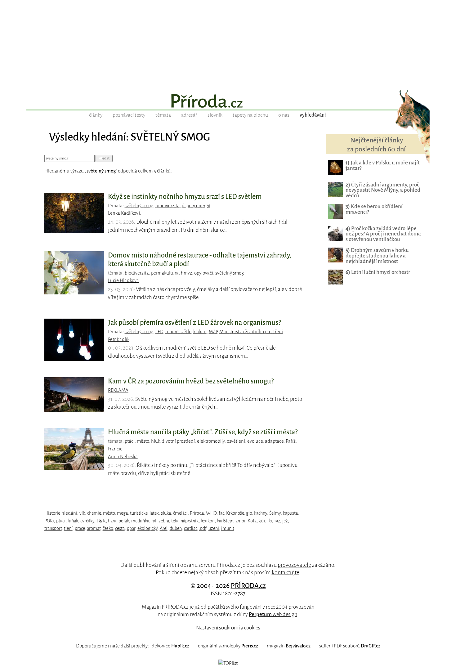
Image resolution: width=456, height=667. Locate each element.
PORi (49, 520)
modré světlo (178, 331)
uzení (213, 528)
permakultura (165, 273)
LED (159, 331)
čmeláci (180, 513)
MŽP (213, 331)
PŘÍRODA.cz (248, 585)
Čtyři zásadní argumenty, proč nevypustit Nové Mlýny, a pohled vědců (383, 190)
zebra (164, 520)
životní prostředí (178, 441)
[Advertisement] (228, 43)
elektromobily (211, 441)
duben (176, 528)
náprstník (190, 520)
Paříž (291, 441)
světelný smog (139, 205)
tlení (68, 528)
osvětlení (236, 441)
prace (80, 528)
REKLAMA (118, 390)
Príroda (197, 513)
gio (249, 513)
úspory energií (196, 205)
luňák (73, 520)
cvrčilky (87, 520)
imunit (227, 528)
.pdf (202, 528)
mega (122, 513)
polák (123, 520)
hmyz (186, 273)
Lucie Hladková (123, 280)
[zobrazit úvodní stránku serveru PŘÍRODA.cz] (228, 102)
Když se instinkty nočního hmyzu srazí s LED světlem (185, 196)
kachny (260, 513)
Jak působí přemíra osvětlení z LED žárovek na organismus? (194, 322)
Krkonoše (235, 513)
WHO (211, 513)
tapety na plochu (250, 115)
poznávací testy (129, 115)
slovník (215, 115)
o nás (283, 115)
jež (285, 520)
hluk (155, 441)
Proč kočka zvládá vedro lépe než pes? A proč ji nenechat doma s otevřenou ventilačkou (383, 234)
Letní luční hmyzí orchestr (378, 272)
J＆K (101, 520)
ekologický (147, 528)
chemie (94, 513)
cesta (120, 528)
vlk (82, 513)
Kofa (252, 520)
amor (240, 520)
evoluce (255, 441)
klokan (200, 331)
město (143, 441)
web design (273, 614)
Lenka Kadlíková (124, 213)
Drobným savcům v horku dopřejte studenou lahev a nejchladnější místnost (377, 255)
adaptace (274, 441)
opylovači (203, 273)
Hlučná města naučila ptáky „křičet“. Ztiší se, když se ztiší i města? (202, 432)
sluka (166, 513)
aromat (94, 528)
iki (269, 520)
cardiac (190, 528)
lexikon (208, 520)
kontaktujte (285, 572)
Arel (164, 528)
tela (174, 520)
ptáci (130, 441)
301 (262, 520)
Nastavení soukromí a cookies (228, 628)
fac (221, 513)
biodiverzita (167, 205)
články (95, 115)
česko (108, 528)
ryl (153, 520)
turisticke (138, 513)
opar (131, 528)
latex (154, 513)
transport (53, 528)
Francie (115, 448)
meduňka (140, 520)
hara (112, 520)
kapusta (290, 513)
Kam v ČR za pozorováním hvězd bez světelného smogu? (191, 381)
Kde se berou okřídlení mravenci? (374, 209)
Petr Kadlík (118, 339)
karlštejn (225, 520)
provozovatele (294, 565)
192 (277, 520)
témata (163, 115)
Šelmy (275, 513)
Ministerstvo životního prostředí (251, 331)
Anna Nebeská (123, 456)
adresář (189, 115)
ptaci (60, 520)
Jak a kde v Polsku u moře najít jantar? (383, 165)
